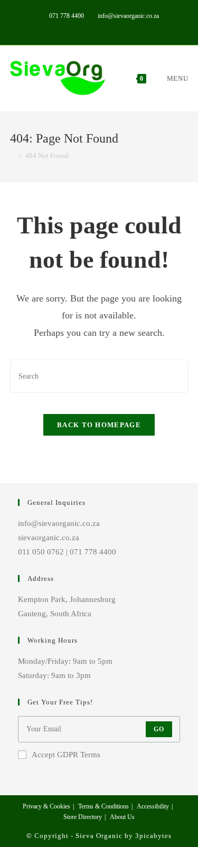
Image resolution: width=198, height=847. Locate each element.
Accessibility (153, 806)
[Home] (12, 155)
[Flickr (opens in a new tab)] (113, 27)
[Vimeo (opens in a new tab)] (125, 27)
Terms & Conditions (103, 806)
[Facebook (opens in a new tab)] (76, 27)
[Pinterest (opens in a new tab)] (88, 27)
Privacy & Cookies (46, 806)
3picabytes (153, 836)
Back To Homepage (99, 425)
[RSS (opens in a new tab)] (135, 27)
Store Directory (82, 817)
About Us (122, 817)
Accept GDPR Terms (66, 754)
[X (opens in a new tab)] (64, 27)
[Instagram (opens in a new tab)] (101, 27)
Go (159, 729)
